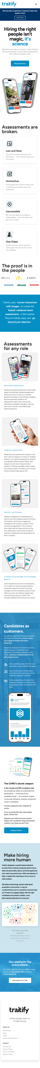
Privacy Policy (7, 1049)
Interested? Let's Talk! (20, 980)
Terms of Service (9, 1052)
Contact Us (7, 1047)
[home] (9, 4)
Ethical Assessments (10, 1038)
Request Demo (20, 63)
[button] (36, 4)
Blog (4, 1033)
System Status (8, 1054)
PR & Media (7, 1030)
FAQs (5, 1036)
